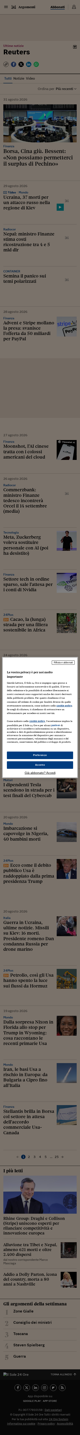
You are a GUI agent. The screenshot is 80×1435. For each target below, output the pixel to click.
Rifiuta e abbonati (63, 662)
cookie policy (64, 705)
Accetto (40, 764)
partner (55, 725)
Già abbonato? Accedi (40, 773)
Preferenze (40, 755)
